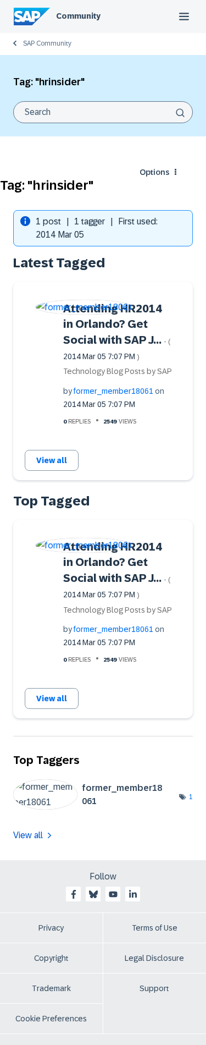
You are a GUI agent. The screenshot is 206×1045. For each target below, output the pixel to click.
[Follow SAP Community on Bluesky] (93, 894)
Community (78, 16)
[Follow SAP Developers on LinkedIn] (133, 894)
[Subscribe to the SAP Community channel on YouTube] (113, 894)
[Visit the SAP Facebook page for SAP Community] (73, 894)
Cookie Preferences (51, 1018)
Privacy (51, 927)
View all (51, 460)
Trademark (51, 988)
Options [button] (154, 172)
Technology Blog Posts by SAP (117, 371)
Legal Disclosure (154, 958)
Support (154, 988)
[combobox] (103, 112)
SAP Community (47, 43)
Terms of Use (154, 927)
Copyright (51, 958)
